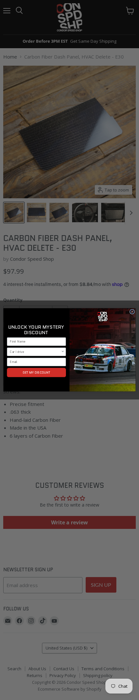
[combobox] (35, 352)
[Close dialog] (132, 312)
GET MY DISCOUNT (36, 372)
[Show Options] (62, 352)
